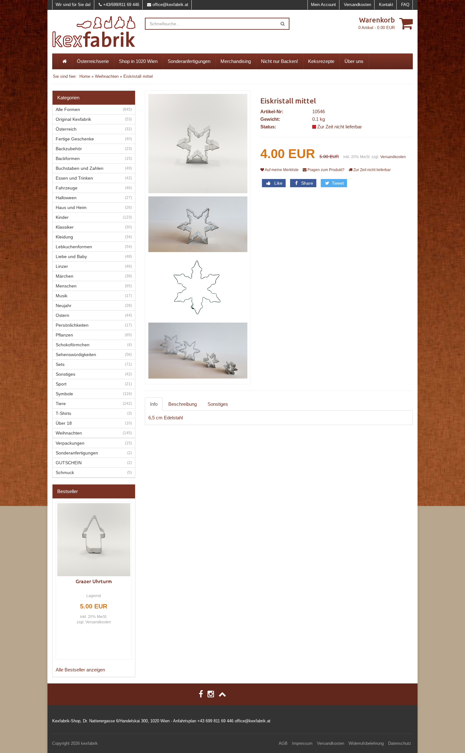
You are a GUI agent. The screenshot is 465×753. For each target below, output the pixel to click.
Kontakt (386, 4)
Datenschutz (399, 743)
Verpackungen (70, 443)
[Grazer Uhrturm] (93, 539)
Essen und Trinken (74, 178)
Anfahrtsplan (184, 721)
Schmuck (65, 472)
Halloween (66, 197)
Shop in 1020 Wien (138, 61)
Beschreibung (182, 404)
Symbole (64, 393)
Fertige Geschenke (75, 138)
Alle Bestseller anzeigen (80, 669)
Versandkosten (357, 4)
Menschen (66, 285)
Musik (61, 295)
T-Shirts (63, 413)
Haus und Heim (71, 207)
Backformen (68, 158)
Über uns (353, 61)
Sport (61, 383)
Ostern (62, 315)
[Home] (64, 61)
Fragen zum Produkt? (325, 170)
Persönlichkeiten (72, 325)
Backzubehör (69, 148)
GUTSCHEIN (69, 462)
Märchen (64, 276)
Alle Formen (68, 109)
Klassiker (65, 227)
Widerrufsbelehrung (366, 743)
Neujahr (63, 305)
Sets (60, 364)
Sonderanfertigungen (189, 61)
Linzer (62, 266)
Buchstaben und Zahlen (79, 168)
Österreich (66, 129)
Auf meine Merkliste (281, 170)
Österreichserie (93, 61)
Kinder (62, 217)
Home (84, 76)
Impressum (302, 743)
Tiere (61, 403)
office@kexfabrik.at (170, 4)
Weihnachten (107, 76)
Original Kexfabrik (73, 119)
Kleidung (64, 236)
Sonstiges (218, 404)
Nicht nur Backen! (279, 61)
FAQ (405, 4)
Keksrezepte (321, 61)
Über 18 (64, 423)
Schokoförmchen (73, 344)
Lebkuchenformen (74, 246)
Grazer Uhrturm (94, 580)
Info (154, 404)
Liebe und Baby (71, 256)
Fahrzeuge (67, 187)
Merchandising (235, 61)
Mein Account (323, 4)
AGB (283, 743)
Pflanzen (64, 334)
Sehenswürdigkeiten (76, 354)
